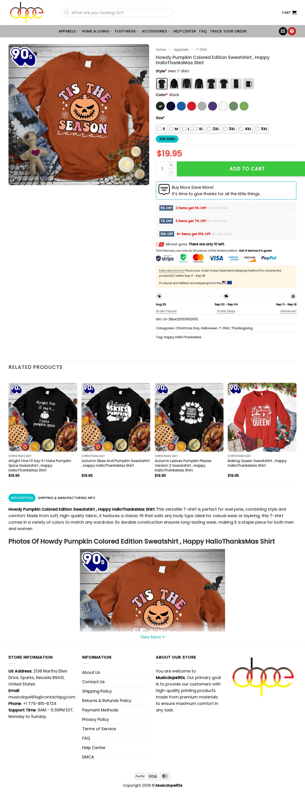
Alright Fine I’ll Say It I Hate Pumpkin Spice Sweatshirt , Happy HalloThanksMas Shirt (39, 465)
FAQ (203, 31)
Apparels (67, 31)
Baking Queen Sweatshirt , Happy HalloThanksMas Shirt (257, 463)
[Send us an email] (283, 31)
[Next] (296, 431)
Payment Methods (100, 710)
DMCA (88, 757)
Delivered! (289, 311)
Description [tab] (22, 498)
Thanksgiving (242, 328)
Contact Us (93, 682)
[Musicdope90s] (28, 12)
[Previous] (8, 431)
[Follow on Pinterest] (292, 31)
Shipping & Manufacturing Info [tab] (66, 498)
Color (162, 94)
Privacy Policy (95, 719)
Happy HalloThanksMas (182, 337)
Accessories (154, 31)
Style (161, 71)
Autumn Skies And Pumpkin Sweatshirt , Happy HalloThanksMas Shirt (115, 463)
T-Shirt (201, 49)
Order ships (226, 311)
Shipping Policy (97, 691)
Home (161, 49)
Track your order (228, 31)
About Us (91, 672)
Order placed (166, 311)
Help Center (184, 31)
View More (150, 637)
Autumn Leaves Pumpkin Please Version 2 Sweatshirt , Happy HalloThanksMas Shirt (183, 465)
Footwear (125, 31)
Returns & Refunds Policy (106, 700)
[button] (289, 12)
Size (160, 117)
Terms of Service (99, 729)
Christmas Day (187, 328)
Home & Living (95, 31)
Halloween (209, 328)
